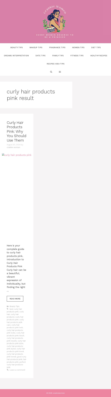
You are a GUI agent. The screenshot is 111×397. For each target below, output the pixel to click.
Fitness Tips (77, 55)
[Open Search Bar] (51, 72)
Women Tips (78, 47)
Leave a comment (17, 370)
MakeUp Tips (36, 47)
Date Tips (40, 55)
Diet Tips (96, 47)
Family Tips (58, 55)
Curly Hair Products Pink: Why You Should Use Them (16, 131)
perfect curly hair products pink (16, 364)
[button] (60, 72)
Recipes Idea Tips (55, 64)
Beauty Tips (16, 47)
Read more (15, 299)
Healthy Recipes (98, 55)
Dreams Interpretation (16, 55)
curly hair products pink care (15, 322)
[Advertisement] (17, 202)
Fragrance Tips (57, 47)
